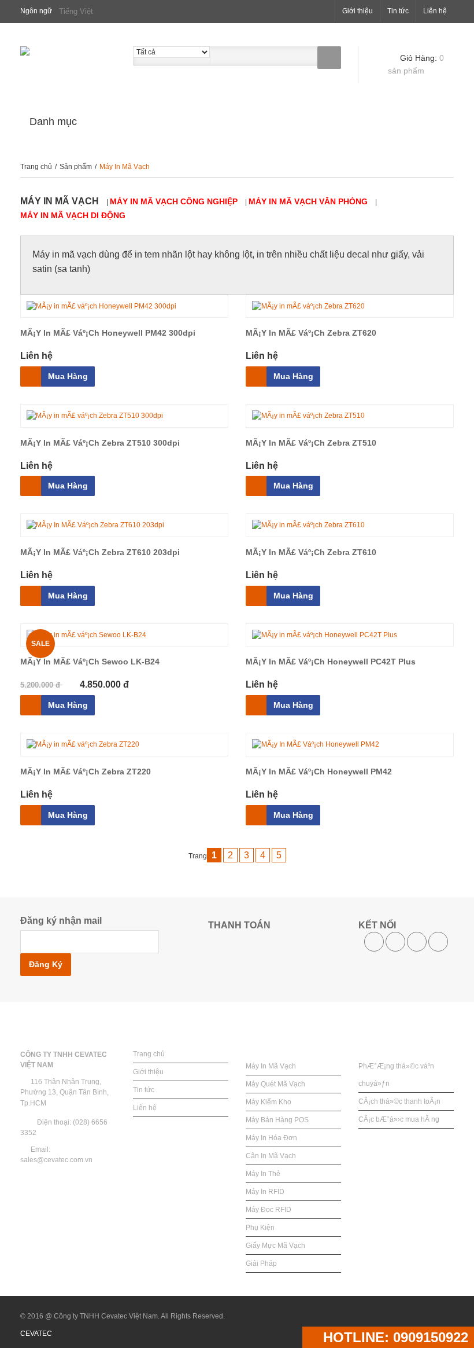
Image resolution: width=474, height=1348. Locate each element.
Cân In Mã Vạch (271, 1156)
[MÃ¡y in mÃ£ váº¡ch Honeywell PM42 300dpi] (124, 306)
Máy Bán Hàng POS (277, 1120)
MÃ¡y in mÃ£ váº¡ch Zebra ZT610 (311, 552)
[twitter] (395, 942)
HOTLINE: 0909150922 (393, 1337)
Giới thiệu (357, 11)
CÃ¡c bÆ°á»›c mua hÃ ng (398, 1119)
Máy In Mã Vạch (271, 1066)
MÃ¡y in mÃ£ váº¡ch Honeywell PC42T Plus (331, 661)
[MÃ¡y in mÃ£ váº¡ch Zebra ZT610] (349, 525)
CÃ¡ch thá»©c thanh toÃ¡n (399, 1101)
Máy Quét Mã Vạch (275, 1084)
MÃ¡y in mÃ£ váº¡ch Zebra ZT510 (311, 442)
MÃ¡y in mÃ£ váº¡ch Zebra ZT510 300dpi (100, 442)
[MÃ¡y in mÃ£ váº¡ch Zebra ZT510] (349, 415)
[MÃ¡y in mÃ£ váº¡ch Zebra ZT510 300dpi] (124, 415)
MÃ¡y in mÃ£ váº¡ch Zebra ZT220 (85, 771)
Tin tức (398, 11)
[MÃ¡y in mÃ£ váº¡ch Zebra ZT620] (349, 306)
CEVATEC (36, 1333)
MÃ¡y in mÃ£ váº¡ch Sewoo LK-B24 (90, 661)
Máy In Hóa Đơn (271, 1138)
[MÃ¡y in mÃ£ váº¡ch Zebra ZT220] (124, 744)
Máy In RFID (265, 1192)
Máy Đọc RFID (268, 1210)
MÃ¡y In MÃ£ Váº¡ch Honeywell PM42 (319, 771)
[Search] (329, 57)
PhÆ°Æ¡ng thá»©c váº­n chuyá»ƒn (396, 1075)
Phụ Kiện (260, 1228)
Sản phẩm (77, 167)
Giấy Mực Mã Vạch (275, 1246)
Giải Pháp (261, 1263)
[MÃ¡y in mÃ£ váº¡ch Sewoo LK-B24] (124, 635)
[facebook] (374, 942)
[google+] (438, 942)
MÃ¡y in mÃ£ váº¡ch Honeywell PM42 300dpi (107, 332)
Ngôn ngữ (36, 11)
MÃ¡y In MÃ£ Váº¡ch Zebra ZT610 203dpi (100, 552)
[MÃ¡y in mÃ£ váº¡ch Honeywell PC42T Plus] (349, 635)
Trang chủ (37, 167)
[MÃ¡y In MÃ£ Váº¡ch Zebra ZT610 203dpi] (124, 525)
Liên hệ (435, 11)
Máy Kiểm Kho (268, 1102)
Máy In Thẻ (263, 1174)
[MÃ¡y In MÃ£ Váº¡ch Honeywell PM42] (349, 744)
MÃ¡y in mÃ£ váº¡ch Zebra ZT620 (311, 332)
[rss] (417, 942)
